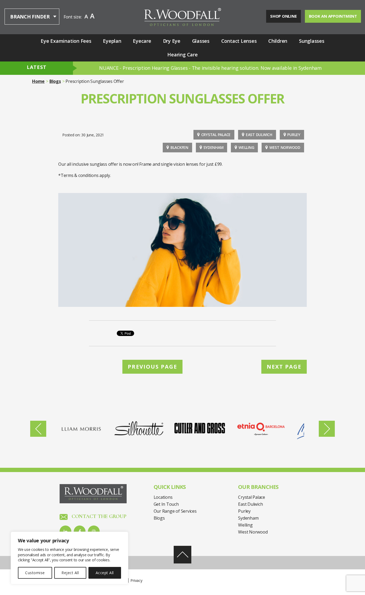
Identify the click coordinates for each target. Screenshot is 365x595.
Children (277, 41)
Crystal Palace (216, 134)
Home (38, 81)
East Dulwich (259, 134)
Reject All (70, 572)
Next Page (284, 366)
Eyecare (142, 41)
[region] (69, 558)
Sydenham (213, 147)
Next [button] (327, 429)
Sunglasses (311, 41)
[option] (91, 429)
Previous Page (152, 366)
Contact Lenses (239, 41)
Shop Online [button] (283, 16)
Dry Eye (171, 41)
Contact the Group (98, 516)
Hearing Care (182, 54)
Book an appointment (333, 16)
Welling (246, 147)
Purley (293, 134)
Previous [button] (38, 429)
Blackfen (179, 147)
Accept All (105, 572)
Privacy (136, 580)
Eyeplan (112, 41)
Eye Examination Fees (66, 41)
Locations (163, 497)
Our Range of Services (175, 511)
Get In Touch (166, 504)
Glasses (200, 41)
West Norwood (284, 147)
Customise (35, 572)
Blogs (55, 81)
